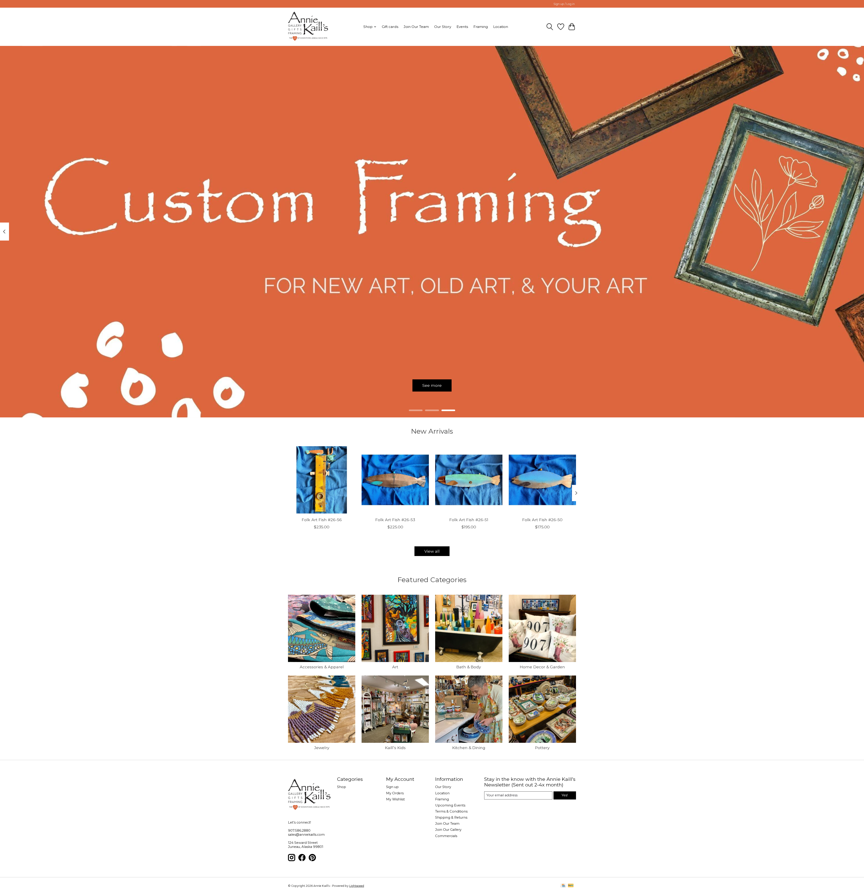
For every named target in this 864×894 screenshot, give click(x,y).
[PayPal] (571, 886)
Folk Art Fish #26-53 (395, 519)
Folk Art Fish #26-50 (542, 519)
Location (500, 27)
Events (462, 27)
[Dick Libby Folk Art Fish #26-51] (468, 479)
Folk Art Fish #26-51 (468, 519)
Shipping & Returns (451, 817)
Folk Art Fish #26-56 (322, 519)
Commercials (446, 836)
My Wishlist (395, 799)
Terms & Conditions (451, 811)
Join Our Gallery (448, 830)
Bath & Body (468, 666)
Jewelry (321, 747)
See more (432, 385)
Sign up (392, 787)
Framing (480, 27)
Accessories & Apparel (322, 666)
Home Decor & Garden (542, 666)
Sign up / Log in (564, 4)
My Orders (395, 793)
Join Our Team (416, 27)
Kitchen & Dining (468, 747)
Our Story (442, 27)
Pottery (542, 747)
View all (432, 551)
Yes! (565, 795)
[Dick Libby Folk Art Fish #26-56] (321, 479)
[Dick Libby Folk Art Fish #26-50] (542, 479)
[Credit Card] (563, 886)
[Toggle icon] (549, 27)
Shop (341, 787)
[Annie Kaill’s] (308, 26)
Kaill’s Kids (395, 747)
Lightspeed (356, 885)
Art (395, 666)
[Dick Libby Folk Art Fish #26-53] (395, 479)
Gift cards (390, 27)
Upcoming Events (450, 805)
